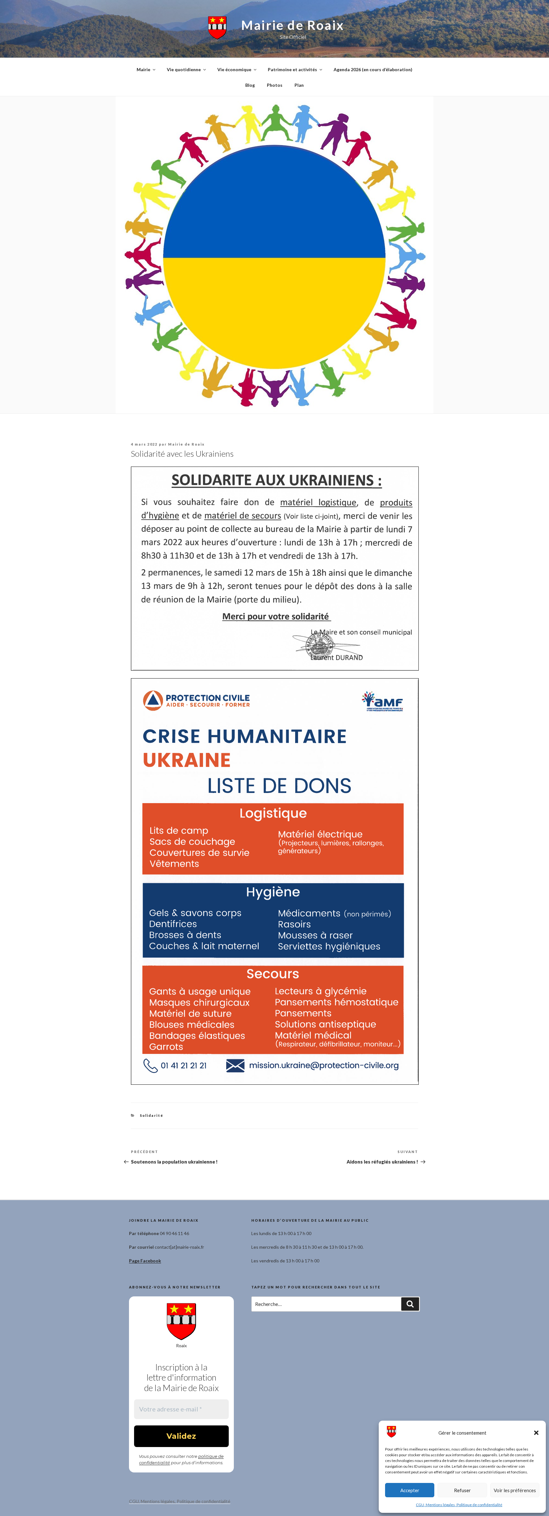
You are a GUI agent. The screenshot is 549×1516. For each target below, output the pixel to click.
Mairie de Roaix (292, 25)
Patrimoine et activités (292, 69)
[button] (536, 1433)
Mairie (143, 69)
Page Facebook (145, 1260)
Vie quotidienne (184, 69)
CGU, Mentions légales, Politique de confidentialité (459, 1504)
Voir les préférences (515, 1490)
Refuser (462, 1490)
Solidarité (152, 1115)
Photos (274, 85)
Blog (250, 85)
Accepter (409, 1490)
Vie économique (234, 69)
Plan (299, 85)
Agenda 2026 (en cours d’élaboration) (373, 69)
